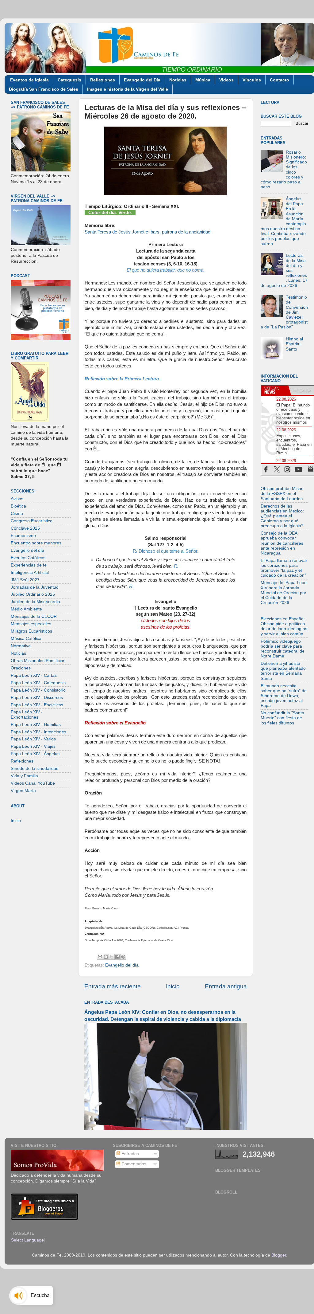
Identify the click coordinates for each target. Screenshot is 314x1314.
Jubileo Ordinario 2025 (33, 594)
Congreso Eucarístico (31, 521)
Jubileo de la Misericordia (35, 601)
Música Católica (26, 638)
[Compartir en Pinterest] (123, 957)
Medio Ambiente (26, 609)
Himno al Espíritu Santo (294, 344)
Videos (226, 79)
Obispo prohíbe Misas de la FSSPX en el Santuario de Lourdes (282, 493)
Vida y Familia (24, 776)
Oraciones (21, 668)
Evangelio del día (122, 965)
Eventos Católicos (28, 557)
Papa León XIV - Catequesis (38, 683)
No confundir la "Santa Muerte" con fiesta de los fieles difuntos (282, 718)
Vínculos (252, 79)
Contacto (279, 79)
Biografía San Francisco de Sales (43, 89)
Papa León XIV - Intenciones (38, 732)
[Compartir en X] (112, 957)
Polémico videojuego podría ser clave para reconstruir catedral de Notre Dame (282, 649)
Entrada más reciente (112, 986)
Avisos (17, 498)
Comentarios (133, 1164)
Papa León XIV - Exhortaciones (27, 714)
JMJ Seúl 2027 (25, 580)
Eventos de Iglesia (29, 79)
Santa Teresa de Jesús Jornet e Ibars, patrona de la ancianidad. (148, 231)
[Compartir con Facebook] (117, 957)
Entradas (129, 1153)
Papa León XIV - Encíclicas (37, 705)
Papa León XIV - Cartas (34, 675)
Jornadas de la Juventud (35, 587)
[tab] (274, 390)
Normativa (21, 646)
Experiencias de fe (29, 565)
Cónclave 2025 (25, 528)
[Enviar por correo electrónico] (100, 957)
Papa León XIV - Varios (33, 739)
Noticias (177, 79)
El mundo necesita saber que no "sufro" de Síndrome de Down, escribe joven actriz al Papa (284, 696)
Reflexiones (102, 79)
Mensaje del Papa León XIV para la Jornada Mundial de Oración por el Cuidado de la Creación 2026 (284, 592)
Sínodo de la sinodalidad (35, 768)
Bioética (18, 506)
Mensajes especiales (31, 624)
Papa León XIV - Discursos (37, 697)
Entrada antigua (226, 986)
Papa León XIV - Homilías (36, 724)
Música (202, 79)
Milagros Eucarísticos (31, 631)
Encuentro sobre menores (36, 543)
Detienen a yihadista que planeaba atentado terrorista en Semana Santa (283, 671)
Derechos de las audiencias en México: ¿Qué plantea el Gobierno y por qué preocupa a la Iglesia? (282, 516)
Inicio (173, 986)
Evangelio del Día (142, 79)
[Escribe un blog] (106, 957)
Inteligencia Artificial (30, 572)
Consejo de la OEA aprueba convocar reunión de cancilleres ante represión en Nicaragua (282, 543)
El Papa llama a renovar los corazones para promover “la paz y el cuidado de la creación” (284, 568)
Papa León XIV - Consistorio (38, 690)
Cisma (17, 513)
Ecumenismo (23, 535)
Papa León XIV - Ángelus (35, 753)
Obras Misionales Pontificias (38, 660)
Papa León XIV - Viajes (33, 746)
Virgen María (23, 790)
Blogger (278, 1255)
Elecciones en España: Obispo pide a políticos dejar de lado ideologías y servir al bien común (284, 626)
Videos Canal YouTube (33, 783)
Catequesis (69, 79)
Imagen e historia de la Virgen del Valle (127, 89)
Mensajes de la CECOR (34, 616)
